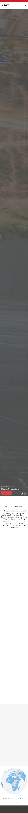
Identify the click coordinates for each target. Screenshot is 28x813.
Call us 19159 (9, 1)
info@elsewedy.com (17, 1)
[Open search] (26, 5)
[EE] (6, 5)
